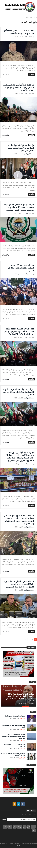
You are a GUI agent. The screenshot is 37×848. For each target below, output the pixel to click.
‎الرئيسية (35, 17)
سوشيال (20, 827)
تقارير (34, 60)
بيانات (4, 827)
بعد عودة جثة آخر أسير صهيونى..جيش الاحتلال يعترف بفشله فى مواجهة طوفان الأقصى (18, 87)
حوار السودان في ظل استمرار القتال (15, 716)
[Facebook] (23, 804)
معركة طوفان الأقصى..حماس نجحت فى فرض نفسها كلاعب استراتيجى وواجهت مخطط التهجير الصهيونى (18, 207)
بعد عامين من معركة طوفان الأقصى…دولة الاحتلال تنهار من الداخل (21, 268)
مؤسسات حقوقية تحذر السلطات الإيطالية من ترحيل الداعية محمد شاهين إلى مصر (20, 148)
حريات (33, 177)
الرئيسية (33, 827)
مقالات (10, 827)
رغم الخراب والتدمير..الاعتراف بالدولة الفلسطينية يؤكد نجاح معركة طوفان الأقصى (18, 392)
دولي (14, 827)
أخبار (28, 827)
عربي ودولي (32, 120)
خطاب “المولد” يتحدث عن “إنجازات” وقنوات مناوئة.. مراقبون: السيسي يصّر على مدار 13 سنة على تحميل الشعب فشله (19, 697)
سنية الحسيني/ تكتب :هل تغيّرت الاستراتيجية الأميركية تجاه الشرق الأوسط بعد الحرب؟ (13, 736)
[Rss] (14, 804)
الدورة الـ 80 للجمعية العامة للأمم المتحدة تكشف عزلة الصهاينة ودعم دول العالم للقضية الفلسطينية (19, 331)
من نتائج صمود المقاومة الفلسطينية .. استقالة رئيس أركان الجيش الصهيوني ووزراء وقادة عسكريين (19, 584)
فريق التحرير (27, 36)
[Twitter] (18, 804)
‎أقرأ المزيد (31, 74)
